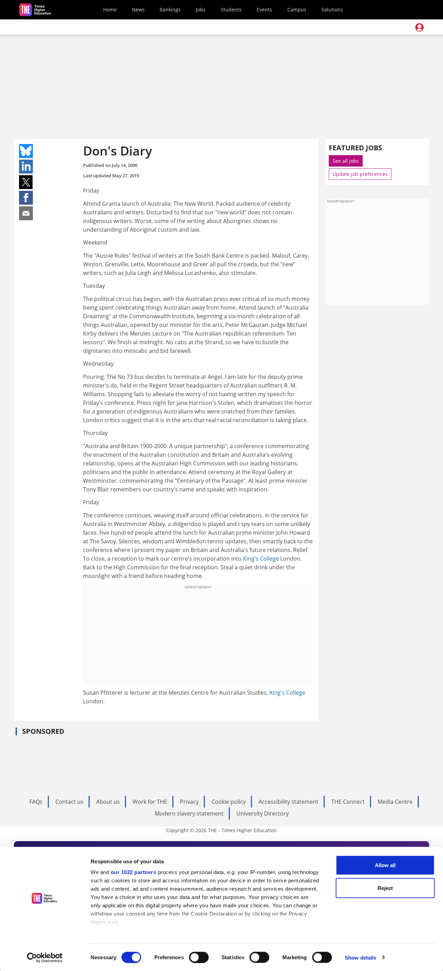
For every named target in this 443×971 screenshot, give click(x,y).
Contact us (69, 801)
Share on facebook (26, 198)
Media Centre (395, 801)
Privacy (189, 801)
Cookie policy (228, 801)
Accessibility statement (288, 801)
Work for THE (150, 801)
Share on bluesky (26, 151)
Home (110, 9)
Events (264, 9)
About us (108, 801)
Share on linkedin (26, 166)
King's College (261, 558)
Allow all (385, 865)
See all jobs (346, 161)
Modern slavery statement (189, 813)
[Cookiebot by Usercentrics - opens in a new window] (45, 957)
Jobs (201, 9)
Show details (360, 957)
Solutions (332, 9)
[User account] (419, 27)
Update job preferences (360, 174)
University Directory (262, 813)
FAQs (36, 801)
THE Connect (348, 801)
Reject (385, 888)
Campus (296, 9)
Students (231, 9)
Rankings (170, 9)
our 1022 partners (133, 872)
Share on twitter (26, 182)
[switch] (199, 957)
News (138, 9)
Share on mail (26, 213)
